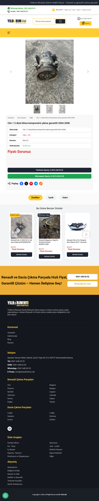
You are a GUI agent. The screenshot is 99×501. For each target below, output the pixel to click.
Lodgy (52, 413)
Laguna (52, 392)
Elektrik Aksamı (56, 449)
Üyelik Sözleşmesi (14, 484)
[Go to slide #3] (62, 109)
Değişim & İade (86, 9)
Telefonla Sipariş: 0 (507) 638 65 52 (49, 170)
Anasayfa (11, 118)
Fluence (10, 388)
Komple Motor (13, 443)
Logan (9, 413)
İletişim (79, 9)
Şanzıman (53, 443)
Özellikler (35, 197)
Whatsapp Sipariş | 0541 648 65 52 (23, 8)
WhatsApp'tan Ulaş (82, 284)
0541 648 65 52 (82, 277)
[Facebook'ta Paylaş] (21, 183)
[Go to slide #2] (49, 109)
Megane (53, 385)
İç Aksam (11, 449)
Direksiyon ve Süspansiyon (18, 456)
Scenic (10, 398)
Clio (29, 135)
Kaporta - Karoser (14, 453)
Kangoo (53, 388)
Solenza (53, 416)
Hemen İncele (21, 254)
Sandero (10, 416)
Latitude (53, 395)
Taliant (52, 402)
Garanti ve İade (13, 474)
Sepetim (87, 23)
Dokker (52, 420)
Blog (74, 9)
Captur (52, 398)
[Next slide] (87, 71)
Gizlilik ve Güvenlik (15, 477)
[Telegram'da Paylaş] (36, 183)
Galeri (65, 197)
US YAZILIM (62, 494)
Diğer (31, 118)
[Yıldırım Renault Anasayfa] (16, 21)
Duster (10, 420)
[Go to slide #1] (37, 109)
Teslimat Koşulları (14, 481)
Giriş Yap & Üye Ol (86, 18)
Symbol (10, 392)
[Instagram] (9, 428)
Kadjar (10, 402)
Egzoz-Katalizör (56, 453)
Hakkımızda (67, 9)
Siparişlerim (59, 9)
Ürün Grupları (21, 118)
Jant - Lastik (54, 446)
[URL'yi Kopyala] (41, 183)
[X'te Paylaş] (26, 183)
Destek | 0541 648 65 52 (19, 11)
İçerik (51, 197)
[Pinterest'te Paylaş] (31, 183)
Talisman (11, 395)
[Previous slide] (11, 71)
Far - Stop (11, 446)
